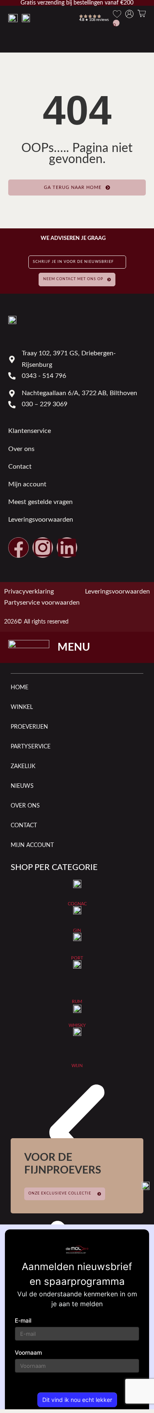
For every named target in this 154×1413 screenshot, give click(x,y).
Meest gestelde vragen (40, 502)
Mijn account (27, 484)
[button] (77, 1136)
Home (19, 687)
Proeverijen (29, 727)
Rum (77, 1001)
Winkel (22, 707)
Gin (77, 930)
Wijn (77, 1065)
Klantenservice (29, 431)
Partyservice (31, 747)
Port (77, 958)
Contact (20, 466)
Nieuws (22, 786)
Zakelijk (23, 766)
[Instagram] (42, 547)
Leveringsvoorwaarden (40, 519)
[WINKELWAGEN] (142, 13)
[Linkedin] (67, 547)
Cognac (77, 904)
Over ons (21, 449)
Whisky (77, 1025)
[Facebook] (18, 547)
